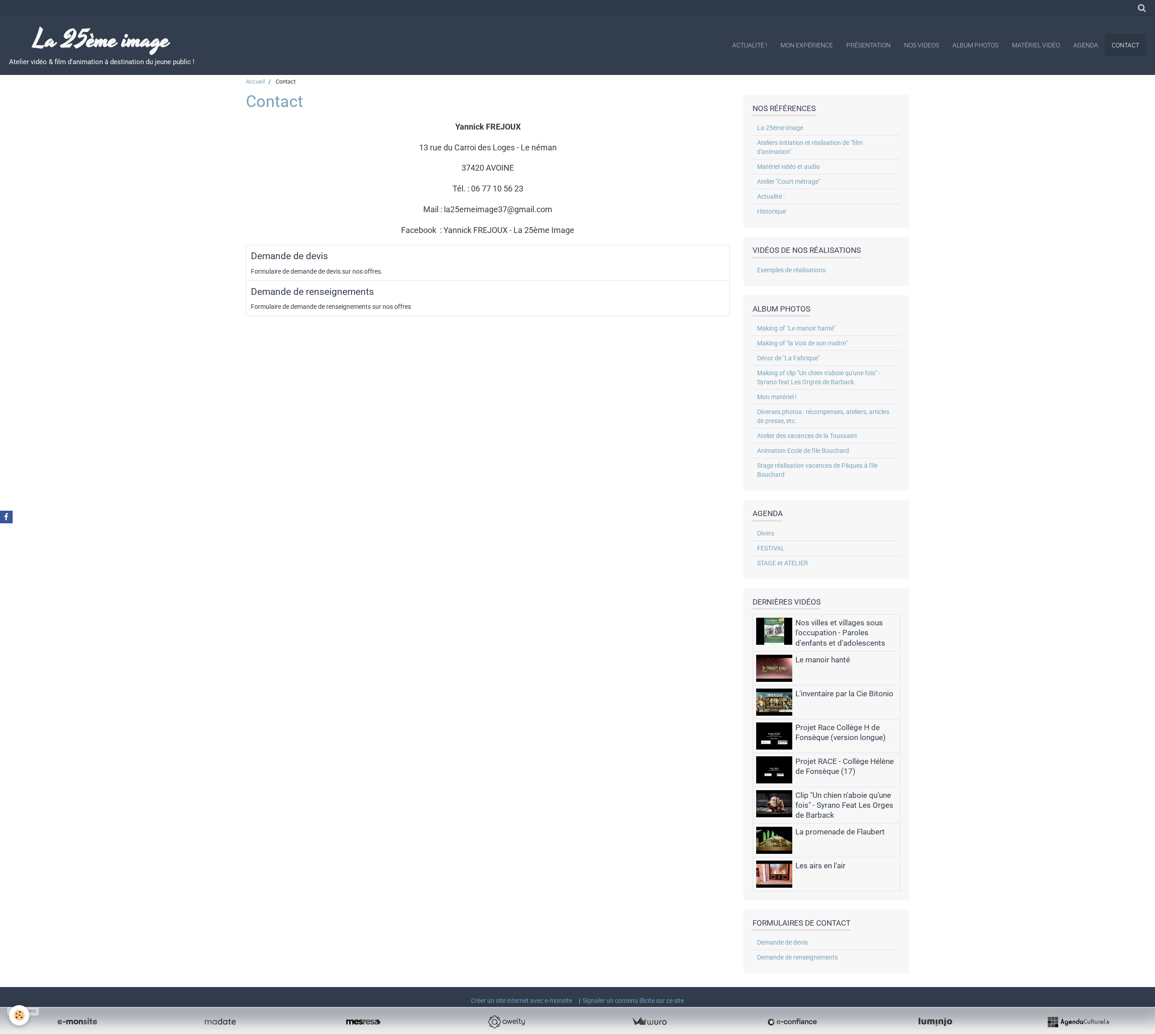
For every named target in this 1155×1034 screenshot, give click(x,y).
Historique (771, 211)
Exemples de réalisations (791, 270)
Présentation (868, 45)
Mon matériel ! (777, 397)
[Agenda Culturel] (1078, 1022)
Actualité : (771, 196)
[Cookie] (19, 1015)
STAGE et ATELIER (782, 563)
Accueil (255, 81)
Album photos (975, 45)
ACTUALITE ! (749, 45)
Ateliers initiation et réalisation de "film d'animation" (810, 147)
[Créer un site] (77, 1022)
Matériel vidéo (1036, 45)
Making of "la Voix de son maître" (802, 343)
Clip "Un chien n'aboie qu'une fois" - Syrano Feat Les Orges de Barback (844, 805)
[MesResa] (363, 1022)
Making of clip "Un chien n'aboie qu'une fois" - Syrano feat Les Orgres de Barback (818, 377)
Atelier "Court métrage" (788, 181)
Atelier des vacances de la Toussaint (807, 435)
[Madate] (220, 1022)
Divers (765, 533)
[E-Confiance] (792, 1022)
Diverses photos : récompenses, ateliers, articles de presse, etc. (823, 416)
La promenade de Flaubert (840, 831)
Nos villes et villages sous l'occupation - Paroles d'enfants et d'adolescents (840, 632)
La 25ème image (780, 127)
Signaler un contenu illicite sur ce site (633, 1000)
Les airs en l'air (820, 865)
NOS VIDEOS (921, 45)
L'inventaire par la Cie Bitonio (844, 693)
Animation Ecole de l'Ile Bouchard (803, 450)
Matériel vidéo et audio (788, 166)
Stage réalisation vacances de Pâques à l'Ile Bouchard (817, 470)
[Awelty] (506, 1022)
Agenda (1085, 45)
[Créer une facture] (649, 1022)
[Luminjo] (935, 1022)
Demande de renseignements (312, 291)
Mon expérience (807, 45)
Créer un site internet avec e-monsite (521, 1000)
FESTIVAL (771, 548)
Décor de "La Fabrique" (788, 358)
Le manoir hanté (822, 659)
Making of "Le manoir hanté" (796, 328)
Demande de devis (289, 256)
